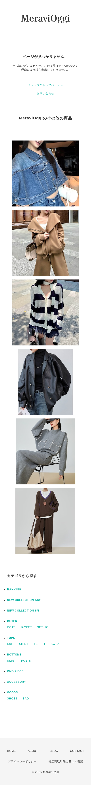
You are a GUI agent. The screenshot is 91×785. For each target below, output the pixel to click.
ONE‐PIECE (15, 671)
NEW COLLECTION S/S (23, 610)
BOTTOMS (14, 654)
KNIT (10, 644)
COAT (11, 627)
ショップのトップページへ (45, 85)
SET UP (42, 627)
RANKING (14, 589)
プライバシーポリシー (22, 761)
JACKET (26, 627)
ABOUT (33, 750)
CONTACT (77, 750)
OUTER (12, 621)
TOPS (11, 637)
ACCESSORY (16, 681)
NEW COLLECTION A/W (24, 600)
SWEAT (56, 644)
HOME (11, 750)
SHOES (12, 698)
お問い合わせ (45, 93)
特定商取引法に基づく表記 (66, 761)
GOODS (12, 692)
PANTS (26, 660)
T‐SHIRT (40, 644)
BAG (26, 698)
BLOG (54, 750)
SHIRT (23, 644)
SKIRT (11, 660)
